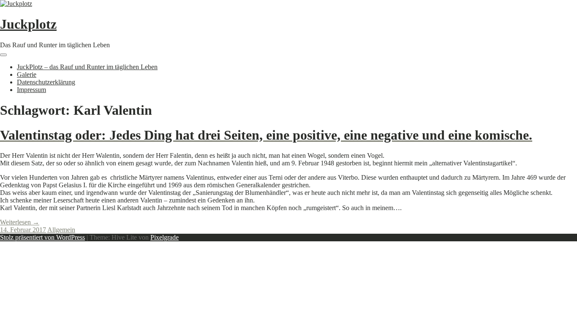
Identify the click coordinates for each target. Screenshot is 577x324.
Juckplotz (28, 24)
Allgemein (61, 229)
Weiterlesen (19, 222)
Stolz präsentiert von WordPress (42, 237)
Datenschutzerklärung (46, 82)
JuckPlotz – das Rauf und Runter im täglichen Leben (87, 66)
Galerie (26, 74)
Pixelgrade (164, 237)
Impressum (31, 89)
